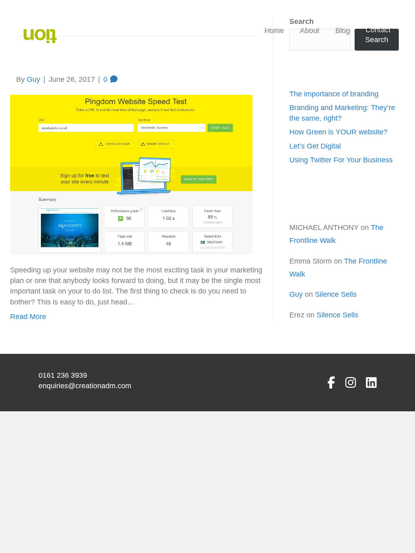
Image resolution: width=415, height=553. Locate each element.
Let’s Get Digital (315, 146)
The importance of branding (334, 94)
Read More (28, 317)
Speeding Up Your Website (112, 61)
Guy (296, 294)
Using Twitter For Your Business (341, 160)
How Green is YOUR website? (338, 132)
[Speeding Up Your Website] (131, 174)
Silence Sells (336, 294)
